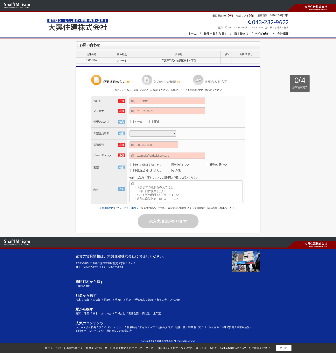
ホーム (79, 327)
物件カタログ (165, 327)
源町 (151, 299)
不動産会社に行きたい (148, 170)
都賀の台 (162, 299)
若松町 (119, 299)
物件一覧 (180, 327)
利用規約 (107, 208)
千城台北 (140, 299)
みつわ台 (175, 299)
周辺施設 (111, 330)
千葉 (86, 313)
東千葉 (157, 313)
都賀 (87, 299)
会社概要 (91, 327)
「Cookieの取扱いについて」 (232, 348)
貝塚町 (108, 299)
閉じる (283, 348)
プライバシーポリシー (128, 208)
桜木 (78, 299)
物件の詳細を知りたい (148, 164)
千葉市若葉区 (83, 285)
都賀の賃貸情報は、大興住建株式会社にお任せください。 (121, 256)
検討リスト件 (245, 15)
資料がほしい (180, 164)
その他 (176, 170)
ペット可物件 (211, 327)
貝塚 (129, 299)
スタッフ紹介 (96, 330)
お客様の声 (125, 330)
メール (138, 121)
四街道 (146, 313)
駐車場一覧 (194, 327)
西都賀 (97, 299)
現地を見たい (218, 164)
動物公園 (134, 313)
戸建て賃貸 (227, 327)
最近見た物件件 (223, 15)
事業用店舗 (243, 327)
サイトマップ (147, 327)
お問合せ (81, 330)
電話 (156, 121)
